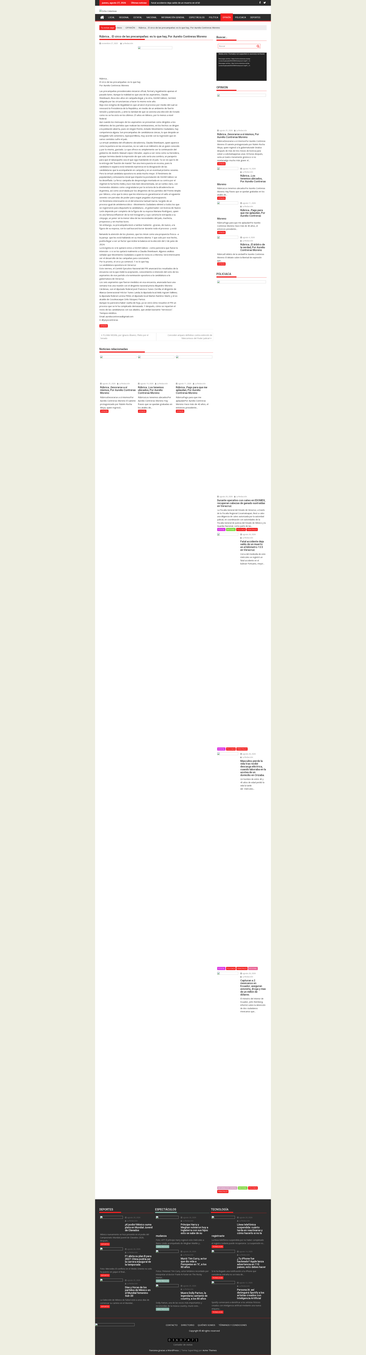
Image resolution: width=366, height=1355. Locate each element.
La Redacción (127, 43)
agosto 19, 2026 (146, 383)
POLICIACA (240, 17)
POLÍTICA (213, 17)
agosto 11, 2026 (184, 383)
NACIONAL (152, 17)
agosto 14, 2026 (245, 1251)
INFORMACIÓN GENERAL (173, 17)
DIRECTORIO (187, 1325)
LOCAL (111, 17)
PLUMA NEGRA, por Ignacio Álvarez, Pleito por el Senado (124, 337)
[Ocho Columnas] (102, 17)
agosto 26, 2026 (225, 496)
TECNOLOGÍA (217, 1246)
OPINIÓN (227, 17)
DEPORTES (255, 17)
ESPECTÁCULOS (197, 17)
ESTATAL (138, 17)
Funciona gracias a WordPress (164, 1350)
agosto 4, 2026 (248, 237)
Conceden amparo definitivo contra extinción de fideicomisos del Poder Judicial (190, 337)
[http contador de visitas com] (183, 1341)
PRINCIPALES (252, 529)
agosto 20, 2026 (245, 1217)
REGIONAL (124, 17)
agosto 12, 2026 (245, 1283)
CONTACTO (172, 1325)
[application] (241, 67)
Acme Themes (210, 1350)
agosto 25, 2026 (108, 383)
